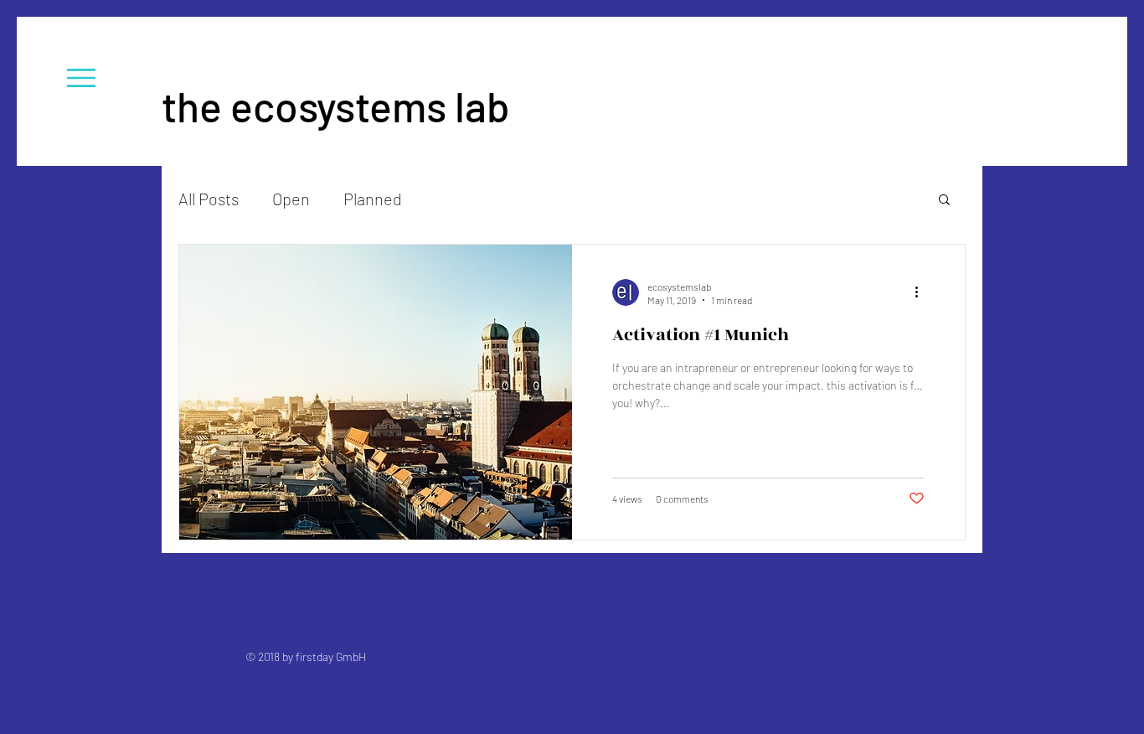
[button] (81, 78)
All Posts (208, 199)
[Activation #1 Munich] (375, 392)
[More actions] (922, 292)
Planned (372, 199)
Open (291, 199)
